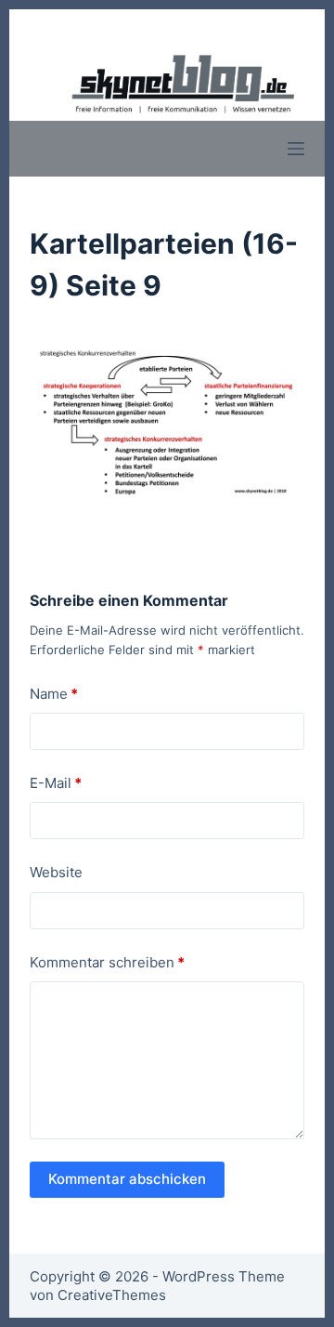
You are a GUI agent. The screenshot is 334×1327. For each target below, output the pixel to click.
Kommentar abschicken (127, 1179)
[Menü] (296, 148)
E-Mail (56, 783)
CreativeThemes (112, 1295)
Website (56, 872)
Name (54, 694)
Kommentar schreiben (107, 962)
